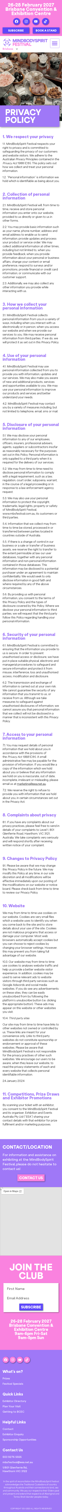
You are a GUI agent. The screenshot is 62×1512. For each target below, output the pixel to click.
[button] (55, 43)
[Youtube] (35, 21)
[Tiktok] (45, 21)
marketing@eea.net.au (31, 784)
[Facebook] (16, 21)
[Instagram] (26, 21)
